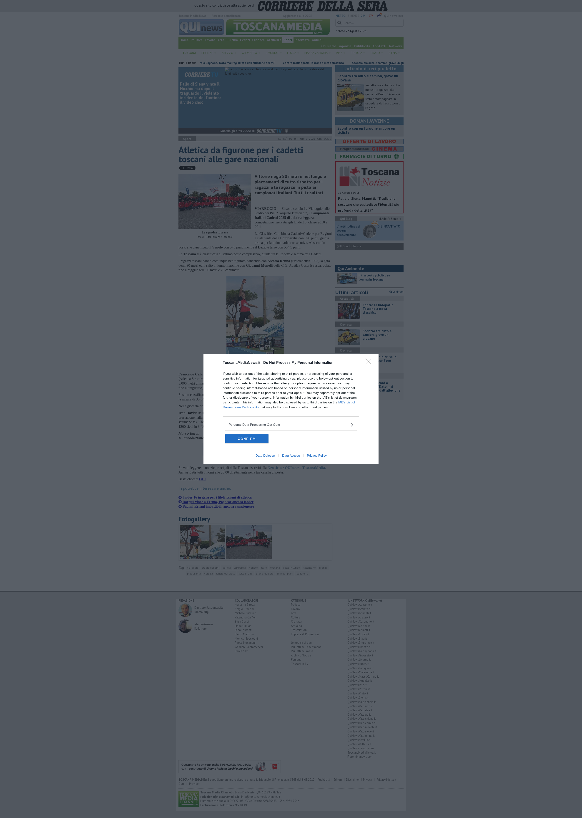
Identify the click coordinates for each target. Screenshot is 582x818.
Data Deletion (265, 455)
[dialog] (291, 409)
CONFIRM (247, 439)
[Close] (369, 363)
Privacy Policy (317, 455)
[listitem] (291, 424)
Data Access (291, 455)
